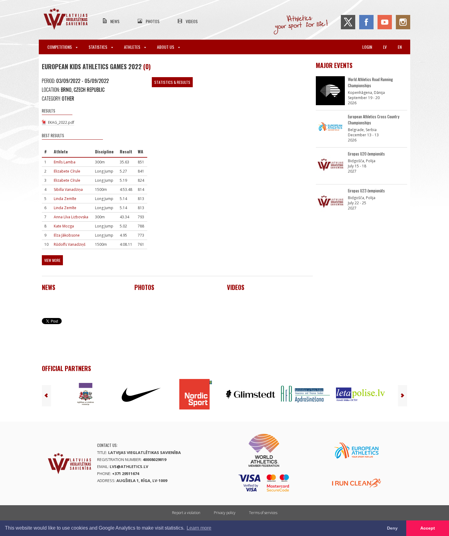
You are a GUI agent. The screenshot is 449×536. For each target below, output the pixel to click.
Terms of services (263, 512)
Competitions (60, 47)
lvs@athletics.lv (129, 466)
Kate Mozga (64, 226)
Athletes (132, 47)
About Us (166, 47)
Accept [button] (427, 528)
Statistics (98, 47)
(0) (147, 66)
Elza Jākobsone (67, 235)
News (114, 21)
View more (52, 260)
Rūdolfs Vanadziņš (70, 244)
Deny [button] (392, 528)
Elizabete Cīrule (67, 171)
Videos (192, 21)
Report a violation (186, 512)
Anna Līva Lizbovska (71, 217)
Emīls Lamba (64, 162)
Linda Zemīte (65, 198)
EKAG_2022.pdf (61, 122)
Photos (152, 21)
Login (367, 47)
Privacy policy (224, 512)
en (400, 47)
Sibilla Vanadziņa (68, 189)
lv (385, 47)
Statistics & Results (172, 82)
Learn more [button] (199, 528)
